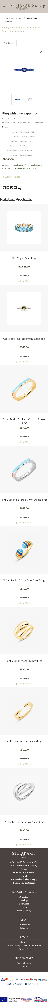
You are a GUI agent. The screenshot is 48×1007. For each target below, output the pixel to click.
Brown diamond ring (12, 31)
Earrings (24, 900)
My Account (24, 924)
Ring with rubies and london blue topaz (23, 27)
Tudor (24, 966)
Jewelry (13, 18)
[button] (41, 52)
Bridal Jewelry (24, 910)
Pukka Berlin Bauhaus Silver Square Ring (24, 499)
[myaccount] (35, 6)
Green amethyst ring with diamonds (24, 338)
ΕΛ (40, 6)
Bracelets (24, 897)
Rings (21, 18)
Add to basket (24, 276)
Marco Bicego (24, 963)
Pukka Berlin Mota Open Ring (24, 741)
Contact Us (24, 949)
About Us (24, 942)
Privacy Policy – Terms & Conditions (24, 945)
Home (6, 18)
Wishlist (24, 928)
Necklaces (24, 904)
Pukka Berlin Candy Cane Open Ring (24, 580)
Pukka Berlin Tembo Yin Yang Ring (24, 822)
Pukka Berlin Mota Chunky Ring (24, 661)
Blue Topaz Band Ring (24, 258)
